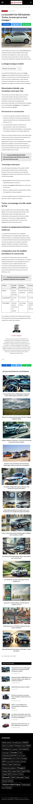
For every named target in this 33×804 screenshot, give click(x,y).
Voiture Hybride (7, 781)
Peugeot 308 (6, 771)
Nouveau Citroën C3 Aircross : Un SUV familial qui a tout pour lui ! (20, 724)
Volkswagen (26, 785)
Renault (6, 777)
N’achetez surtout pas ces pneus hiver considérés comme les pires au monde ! (21, 696)
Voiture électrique (11, 784)
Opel (10, 764)
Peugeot (21, 768)
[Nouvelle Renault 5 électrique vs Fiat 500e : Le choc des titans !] (16, 638)
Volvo (3, 787)
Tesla (27, 777)
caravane (15, 749)
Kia (12, 761)
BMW (28, 746)
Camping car (6, 749)
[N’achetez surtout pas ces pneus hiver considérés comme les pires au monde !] (6, 697)
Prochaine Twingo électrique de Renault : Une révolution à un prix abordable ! (16, 487)
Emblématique (7, 758)
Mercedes (23, 761)
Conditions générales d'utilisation (21, 799)
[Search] (30, 2)
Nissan (4, 764)
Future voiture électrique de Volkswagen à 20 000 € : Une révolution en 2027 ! (16, 534)
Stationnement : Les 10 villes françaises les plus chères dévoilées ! (16, 626)
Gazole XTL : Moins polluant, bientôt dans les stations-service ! (16, 603)
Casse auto (5, 753)
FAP (14, 758)
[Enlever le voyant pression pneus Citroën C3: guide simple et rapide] (16, 406)
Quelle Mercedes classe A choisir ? (20, 687)
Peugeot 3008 (25, 771)
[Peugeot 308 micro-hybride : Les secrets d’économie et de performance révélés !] (16, 430)
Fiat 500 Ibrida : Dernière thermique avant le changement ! (16, 580)
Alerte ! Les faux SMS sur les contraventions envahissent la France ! (19, 706)
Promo (21, 774)
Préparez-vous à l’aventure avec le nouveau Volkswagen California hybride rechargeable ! (17, 464)
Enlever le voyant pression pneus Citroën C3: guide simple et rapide (16, 418)
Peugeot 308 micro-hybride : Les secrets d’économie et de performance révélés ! (16, 441)
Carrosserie (23, 749)
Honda (8, 761)
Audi (24, 745)
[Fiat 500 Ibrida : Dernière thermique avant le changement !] (16, 569)
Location (17, 761)
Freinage (24, 758)
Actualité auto (17, 742)
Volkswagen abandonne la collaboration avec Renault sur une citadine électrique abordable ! (16, 510)
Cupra (19, 755)
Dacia (23, 755)
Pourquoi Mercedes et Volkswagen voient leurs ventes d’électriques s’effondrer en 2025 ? (16, 394)
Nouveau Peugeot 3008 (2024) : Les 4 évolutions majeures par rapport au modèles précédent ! (21, 679)
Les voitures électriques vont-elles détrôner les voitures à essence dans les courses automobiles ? (21, 715)
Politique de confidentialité (8, 799)
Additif (25, 742)
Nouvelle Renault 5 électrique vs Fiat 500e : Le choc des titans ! (16, 650)
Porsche (14, 774)
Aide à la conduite (7, 746)
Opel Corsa (17, 764)
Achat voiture (6, 742)
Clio (20, 753)
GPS (3, 761)
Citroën (14, 752)
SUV (13, 777)
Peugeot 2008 (15, 771)
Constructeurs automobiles (9, 755)
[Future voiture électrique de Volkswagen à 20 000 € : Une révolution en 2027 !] (16, 522)
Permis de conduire (9, 768)
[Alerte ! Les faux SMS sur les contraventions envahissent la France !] (6, 707)
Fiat (3, 359)
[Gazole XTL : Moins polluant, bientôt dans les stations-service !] (16, 592)
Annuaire (18, 746)
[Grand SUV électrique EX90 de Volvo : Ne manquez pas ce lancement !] (16, 546)
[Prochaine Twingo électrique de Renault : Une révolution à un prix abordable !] (16, 476)
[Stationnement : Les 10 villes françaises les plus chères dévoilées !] (16, 615)
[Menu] (3, 2)
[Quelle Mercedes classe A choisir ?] (6, 689)
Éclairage (8, 788)
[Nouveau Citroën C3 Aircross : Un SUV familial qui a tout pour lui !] (6, 726)
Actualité (4, 11)
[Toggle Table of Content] (18, 68)
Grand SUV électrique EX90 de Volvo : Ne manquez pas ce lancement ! (16, 557)
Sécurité (20, 777)
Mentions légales (14, 798)
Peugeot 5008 (6, 774)
